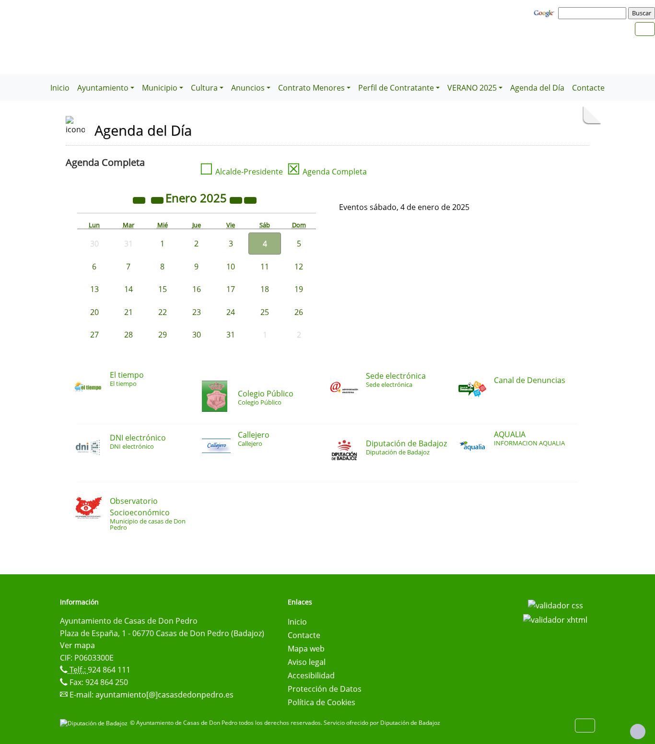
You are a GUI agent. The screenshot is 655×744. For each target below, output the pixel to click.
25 (264, 312)
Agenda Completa (327, 171)
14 (128, 289)
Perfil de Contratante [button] (396, 87)
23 (196, 312)
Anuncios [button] (248, 87)
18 (264, 289)
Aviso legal (307, 662)
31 (230, 334)
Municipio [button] (159, 87)
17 (230, 289)
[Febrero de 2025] (250, 199)
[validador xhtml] (555, 619)
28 (128, 334)
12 (298, 266)
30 (196, 334)
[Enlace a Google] (545, 12)
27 (94, 334)
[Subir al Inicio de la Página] (637, 731)
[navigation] (593, 13)
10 (230, 266)
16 (196, 289)
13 (94, 289)
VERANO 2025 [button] (472, 87)
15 (162, 289)
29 (162, 334)
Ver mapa (77, 645)
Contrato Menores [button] (311, 87)
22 (162, 312)
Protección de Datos (325, 689)
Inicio (60, 87)
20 (94, 312)
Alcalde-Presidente (241, 171)
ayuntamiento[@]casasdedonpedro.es (164, 694)
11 (264, 266)
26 (298, 312)
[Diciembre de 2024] (158, 199)
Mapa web (306, 648)
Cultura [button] (204, 87)
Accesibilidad (311, 675)
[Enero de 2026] (237, 199)
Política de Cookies (321, 702)
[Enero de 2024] (140, 199)
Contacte (588, 87)
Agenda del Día (537, 87)
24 (230, 312)
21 (128, 312)
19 (298, 289)
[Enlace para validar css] (555, 605)
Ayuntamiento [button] (103, 87)
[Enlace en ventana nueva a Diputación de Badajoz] (95, 723)
